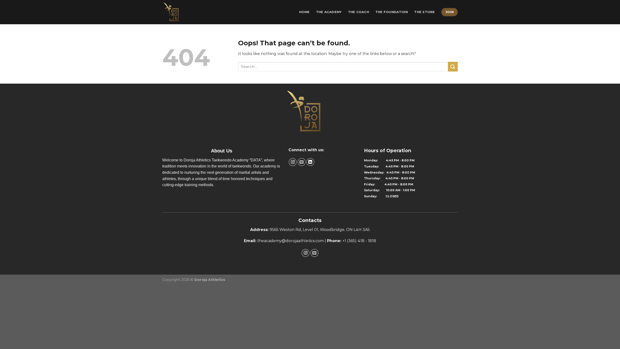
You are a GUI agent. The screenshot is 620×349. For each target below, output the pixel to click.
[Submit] (453, 66)
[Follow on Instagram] (293, 162)
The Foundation (391, 12)
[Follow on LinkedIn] (310, 162)
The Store (424, 12)
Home (304, 12)
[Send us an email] (302, 162)
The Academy (329, 12)
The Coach (358, 12)
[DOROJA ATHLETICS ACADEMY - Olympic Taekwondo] (183, 12)
